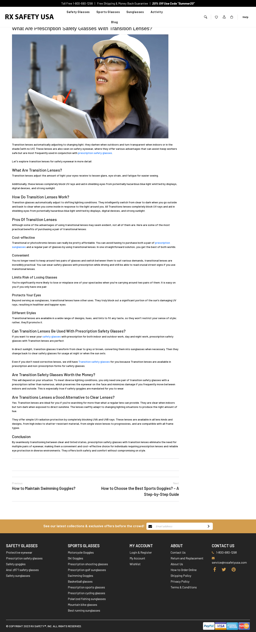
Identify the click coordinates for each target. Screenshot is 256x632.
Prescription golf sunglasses (87, 570)
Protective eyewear (19, 552)
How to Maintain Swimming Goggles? (43, 486)
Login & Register (141, 552)
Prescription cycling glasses (86, 593)
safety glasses (51, 336)
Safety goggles (16, 564)
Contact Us (178, 552)
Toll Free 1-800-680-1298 (77, 3)
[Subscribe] (208, 526)
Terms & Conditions (184, 587)
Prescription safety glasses (24, 558)
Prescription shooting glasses (88, 564)
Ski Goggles (75, 558)
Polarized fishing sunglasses (87, 599)
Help (245, 17)
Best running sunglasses (84, 610)
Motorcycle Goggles (81, 552)
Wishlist (135, 564)
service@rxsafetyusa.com (229, 562)
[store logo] (30, 17)
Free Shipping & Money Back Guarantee (122, 3)
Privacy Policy (180, 581)
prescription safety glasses (95, 153)
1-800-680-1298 (226, 552)
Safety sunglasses (18, 575)
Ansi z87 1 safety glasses (22, 570)
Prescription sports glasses (86, 587)
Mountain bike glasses (82, 604)
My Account (137, 558)
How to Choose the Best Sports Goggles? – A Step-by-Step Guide (140, 489)
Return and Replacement (187, 558)
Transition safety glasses (94, 361)
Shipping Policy (181, 575)
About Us (177, 564)
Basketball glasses (80, 581)
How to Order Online (184, 570)
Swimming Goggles (80, 575)
